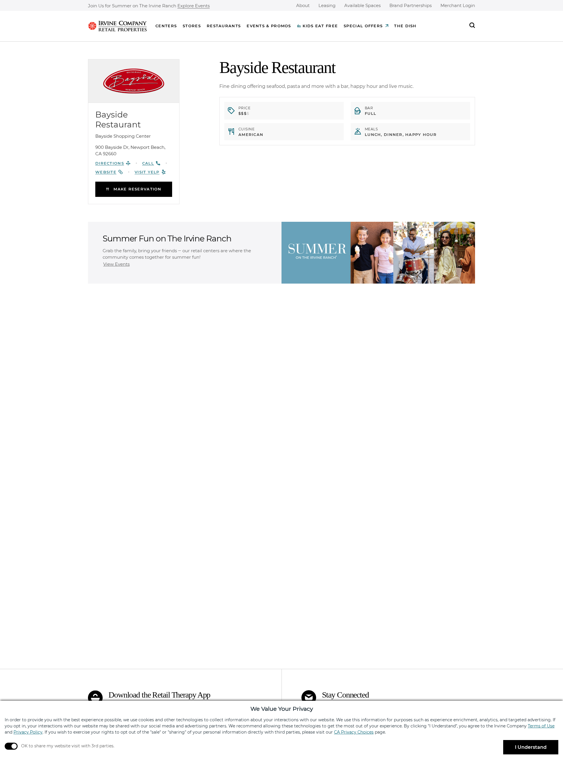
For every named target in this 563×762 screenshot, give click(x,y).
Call (148, 163)
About (303, 5)
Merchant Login (457, 5)
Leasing (326, 5)
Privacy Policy (28, 732)
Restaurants (224, 25)
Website (105, 172)
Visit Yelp (147, 172)
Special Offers (363, 25)
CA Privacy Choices (354, 732)
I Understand (531, 747)
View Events (116, 264)
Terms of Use (541, 726)
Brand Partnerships (410, 5)
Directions (109, 163)
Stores (192, 25)
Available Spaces (362, 5)
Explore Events (193, 6)
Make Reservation (137, 189)
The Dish (405, 25)
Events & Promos (269, 25)
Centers (166, 25)
